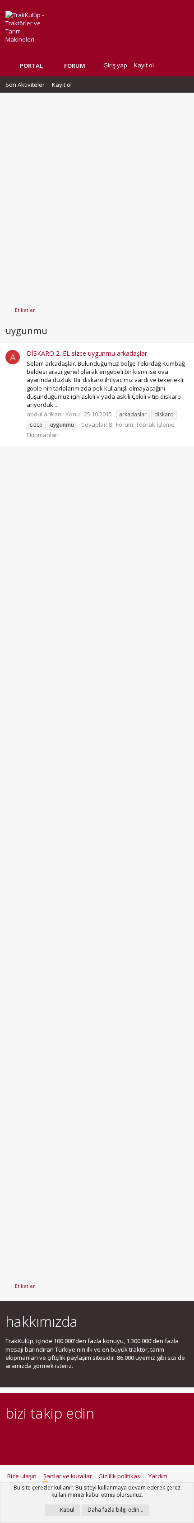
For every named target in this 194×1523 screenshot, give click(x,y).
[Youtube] (105, 1438)
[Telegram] (74, 1438)
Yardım (157, 1476)
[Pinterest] (58, 1438)
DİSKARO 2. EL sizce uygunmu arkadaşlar (87, 353)
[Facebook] (10, 1438)
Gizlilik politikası (120, 1476)
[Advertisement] (97, 195)
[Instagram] (26, 1438)
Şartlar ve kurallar (67, 1476)
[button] (92, 65)
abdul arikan (44, 414)
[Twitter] (89, 1438)
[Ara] (181, 65)
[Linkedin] (42, 1438)
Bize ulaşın (22, 1476)
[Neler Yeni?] (167, 65)
